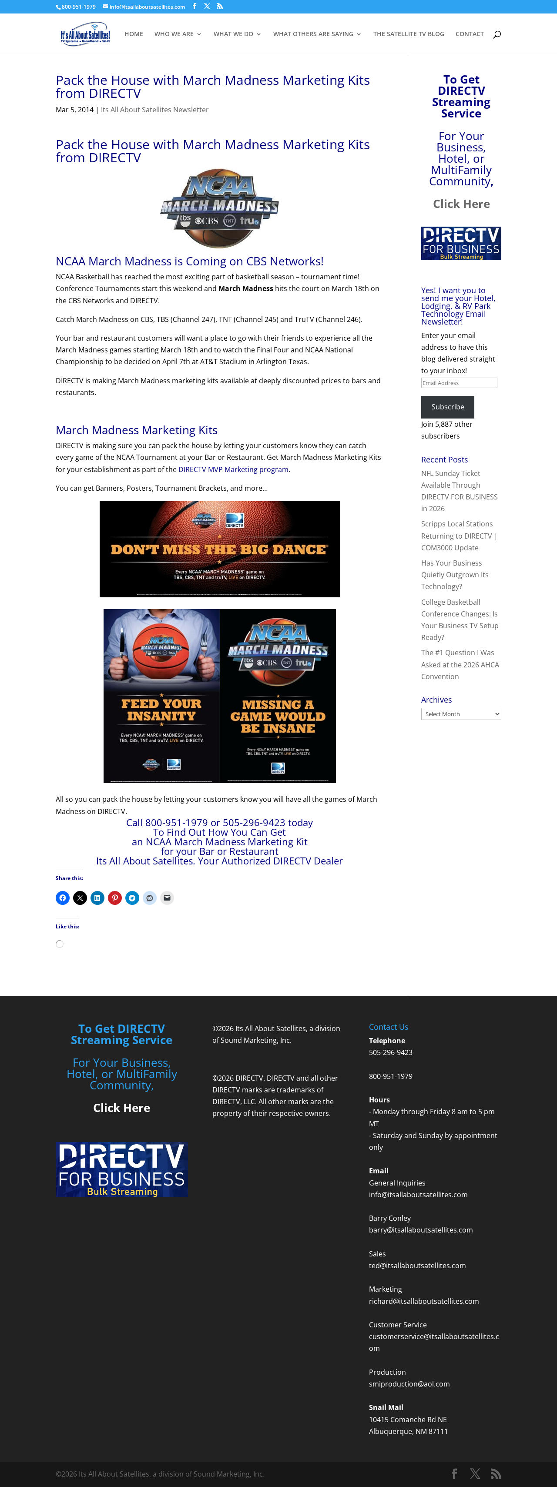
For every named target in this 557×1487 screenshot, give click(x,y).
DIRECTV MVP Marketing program (233, 469)
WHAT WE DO (233, 34)
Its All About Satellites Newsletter (155, 109)
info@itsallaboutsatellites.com (418, 1194)
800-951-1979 (391, 1076)
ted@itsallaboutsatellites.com (417, 1265)
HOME (133, 34)
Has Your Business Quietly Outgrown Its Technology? (455, 574)
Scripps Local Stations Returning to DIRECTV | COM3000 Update (459, 535)
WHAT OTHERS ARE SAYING (313, 34)
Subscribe (448, 407)
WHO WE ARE (174, 34)
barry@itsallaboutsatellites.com (421, 1230)
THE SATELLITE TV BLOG (408, 34)
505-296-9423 (391, 1052)
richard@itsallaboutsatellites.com (424, 1301)
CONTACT (470, 34)
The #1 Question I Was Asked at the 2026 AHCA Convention (460, 664)
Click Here (461, 203)
